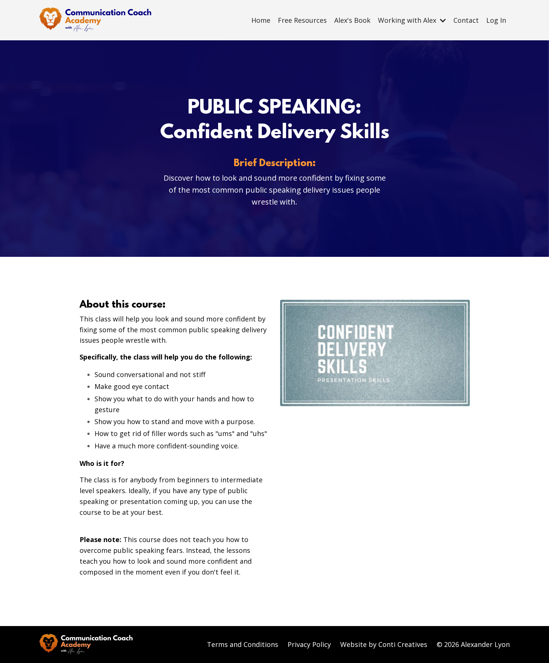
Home (260, 20)
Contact (466, 20)
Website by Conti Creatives (383, 644)
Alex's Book (352, 20)
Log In (496, 20)
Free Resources (302, 20)
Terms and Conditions (242, 644)
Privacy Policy (309, 644)
